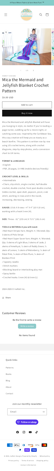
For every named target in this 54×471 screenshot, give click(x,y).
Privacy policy (13, 460)
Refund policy (45, 456)
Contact (9, 393)
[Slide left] (21, 70)
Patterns (10, 367)
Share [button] (8, 297)
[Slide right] (33, 70)
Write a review (27, 326)
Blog (8, 380)
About (9, 387)
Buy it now (27, 113)
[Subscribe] (43, 411)
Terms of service (28, 460)
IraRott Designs (16, 456)
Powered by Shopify (29, 456)
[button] (6, 15)
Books (9, 374)
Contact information (28, 465)
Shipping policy (42, 460)
